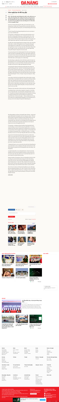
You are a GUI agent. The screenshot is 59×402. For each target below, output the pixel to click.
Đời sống (29, 6)
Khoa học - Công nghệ (39, 6)
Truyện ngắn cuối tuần (39, 379)
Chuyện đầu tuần (26, 376)
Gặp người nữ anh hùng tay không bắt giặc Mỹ (22, 265)
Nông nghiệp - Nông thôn (6, 375)
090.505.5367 (51, 3)
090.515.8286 (55, 3)
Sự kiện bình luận (27, 375)
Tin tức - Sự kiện (49, 366)
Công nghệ (37, 358)
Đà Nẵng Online (48, 393)
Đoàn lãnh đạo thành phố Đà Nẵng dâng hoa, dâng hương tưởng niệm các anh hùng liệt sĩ (8, 326)
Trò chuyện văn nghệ (39, 382)
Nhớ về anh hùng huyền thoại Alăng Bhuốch (7, 265)
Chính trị (8, 6)
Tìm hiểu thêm (42, 399)
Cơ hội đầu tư (15, 375)
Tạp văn (48, 353)
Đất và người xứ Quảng (39, 376)
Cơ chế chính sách (15, 379)
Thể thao (32, 6)
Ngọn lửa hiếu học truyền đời (35, 265)
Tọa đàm (48, 372)
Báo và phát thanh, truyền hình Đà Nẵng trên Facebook (51, 395)
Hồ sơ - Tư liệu (49, 358)
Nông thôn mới (4, 380)
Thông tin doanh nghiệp (28, 364)
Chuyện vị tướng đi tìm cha (8, 277)
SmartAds (32, 281)
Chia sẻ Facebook (11, 209)
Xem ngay (39, 281)
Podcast (37, 375)
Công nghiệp (26, 352)
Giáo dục (18, 6)
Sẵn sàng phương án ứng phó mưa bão (22, 324)
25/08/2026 (5, 3)
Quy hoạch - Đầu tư (27, 349)
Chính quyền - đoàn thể (5, 352)
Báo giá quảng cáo (33, 393)
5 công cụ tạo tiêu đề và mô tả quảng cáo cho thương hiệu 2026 (35, 325)
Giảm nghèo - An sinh (16, 352)
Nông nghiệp (3, 376)
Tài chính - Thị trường (27, 353)
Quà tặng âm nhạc (38, 381)
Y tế (26, 6)
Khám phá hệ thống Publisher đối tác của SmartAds (34, 279)
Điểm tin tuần (49, 371)
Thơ (47, 349)
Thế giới (35, 6)
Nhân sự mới (3, 354)
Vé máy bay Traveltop (47, 286)
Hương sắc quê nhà (38, 380)
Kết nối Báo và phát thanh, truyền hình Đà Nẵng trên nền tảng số (50, 390)
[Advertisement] (22, 106)
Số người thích (34, 219)
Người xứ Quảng (24, 10)
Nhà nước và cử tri (4, 353)
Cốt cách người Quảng (20, 277)
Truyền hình (49, 364)
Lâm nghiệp (3, 379)
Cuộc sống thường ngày (5, 362)
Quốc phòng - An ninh (5, 364)
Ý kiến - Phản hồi (15, 366)
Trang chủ (9, 10)
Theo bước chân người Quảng (47, 6)
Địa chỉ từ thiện (4, 361)
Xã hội (11, 6)
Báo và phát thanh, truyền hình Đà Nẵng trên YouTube (51, 397)
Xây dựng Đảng (4, 349)
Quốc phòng (3, 367)
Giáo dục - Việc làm (16, 349)
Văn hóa (48, 354)
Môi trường (3, 358)
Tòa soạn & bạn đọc (16, 364)
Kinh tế (13, 6)
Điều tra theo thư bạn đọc (16, 367)
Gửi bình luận (11, 216)
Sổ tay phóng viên (27, 379)
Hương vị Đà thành (49, 370)
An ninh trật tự (4, 366)
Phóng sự (48, 367)
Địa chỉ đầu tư (15, 376)
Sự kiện (37, 352)
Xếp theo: (26, 219)
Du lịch (15, 6)
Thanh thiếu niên (15, 353)
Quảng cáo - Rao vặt (39, 364)
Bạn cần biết (26, 366)
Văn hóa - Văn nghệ (22, 6)
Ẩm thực (37, 349)
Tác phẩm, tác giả (49, 352)
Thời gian (29, 219)
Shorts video (49, 375)
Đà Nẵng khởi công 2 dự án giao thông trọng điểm (32, 301)
